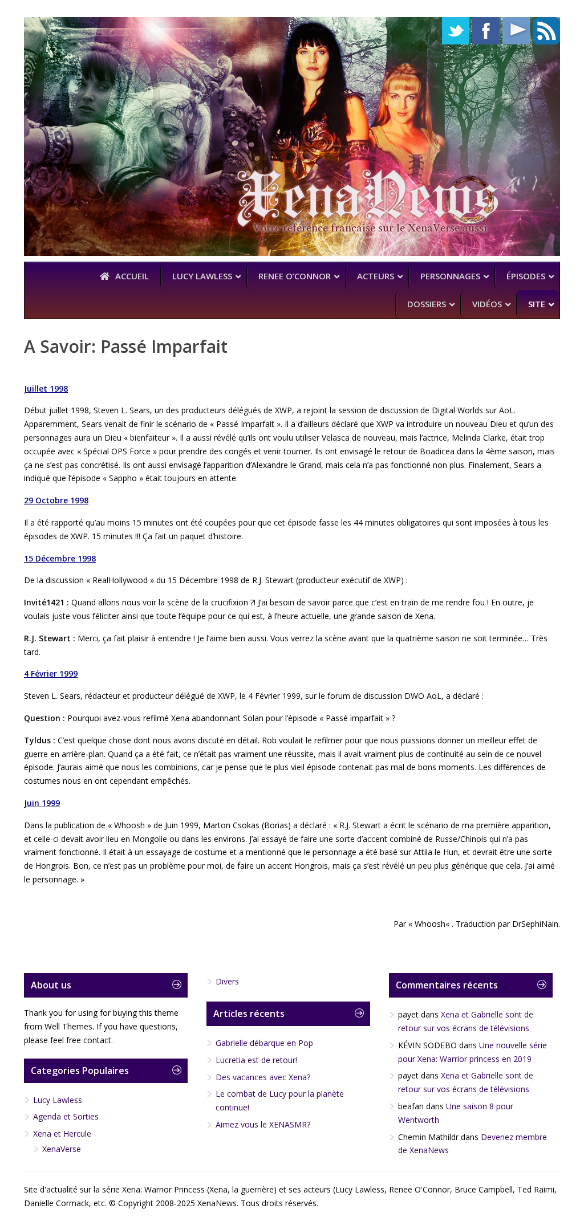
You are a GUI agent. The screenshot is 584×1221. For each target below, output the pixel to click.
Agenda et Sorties (66, 1116)
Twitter (455, 30)
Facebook (486, 30)
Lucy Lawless (57, 1099)
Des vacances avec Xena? (263, 1077)
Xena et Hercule (62, 1133)
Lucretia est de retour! (256, 1060)
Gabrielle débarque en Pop (264, 1042)
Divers (227, 981)
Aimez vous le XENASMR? (263, 1124)
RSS (546, 30)
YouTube (516, 30)
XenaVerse (61, 1148)
